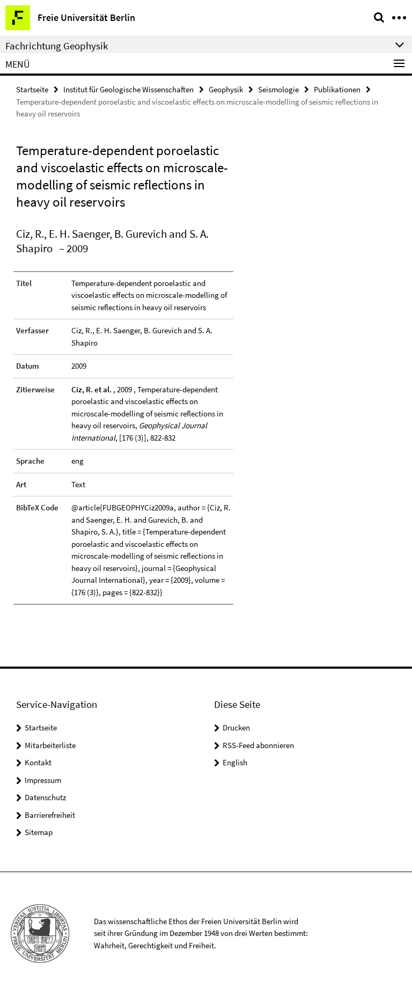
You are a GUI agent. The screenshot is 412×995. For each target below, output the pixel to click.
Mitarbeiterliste (50, 745)
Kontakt (38, 762)
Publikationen (337, 89)
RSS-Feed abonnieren (258, 745)
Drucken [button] (236, 727)
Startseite (32, 89)
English (235, 762)
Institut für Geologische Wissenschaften (128, 89)
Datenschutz (45, 797)
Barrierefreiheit (50, 815)
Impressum (43, 780)
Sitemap (39, 832)
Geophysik (226, 89)
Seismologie (278, 89)
